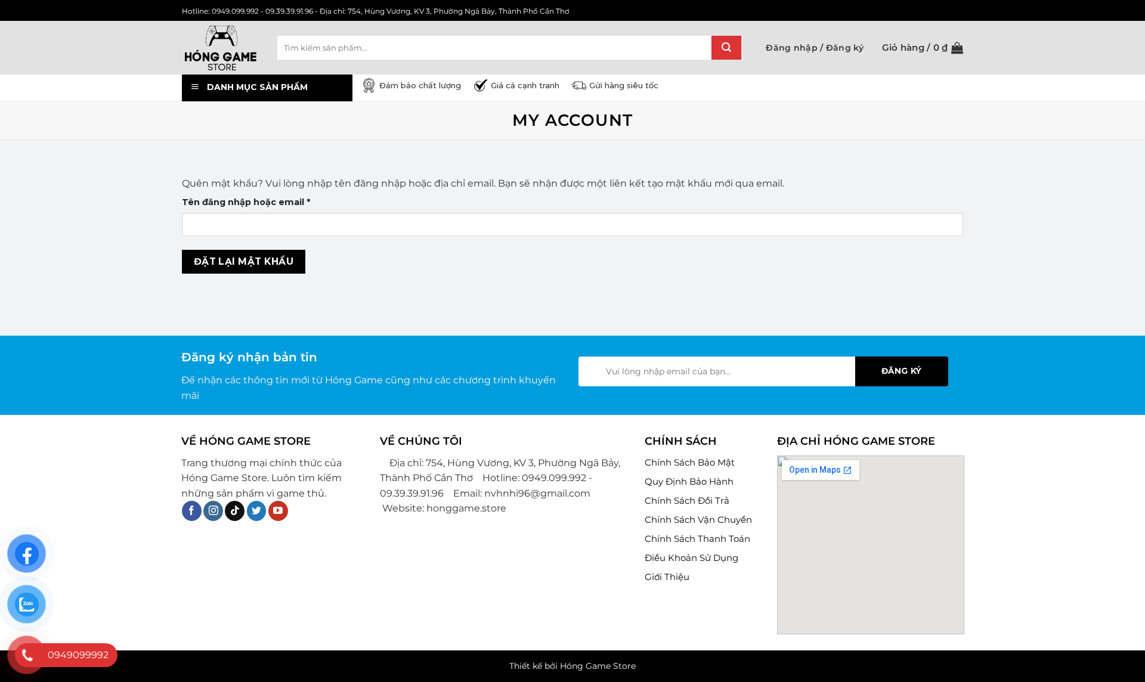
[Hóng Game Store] (220, 48)
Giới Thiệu (667, 576)
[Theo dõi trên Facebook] (192, 511)
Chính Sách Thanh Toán (697, 538)
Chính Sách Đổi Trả (687, 500)
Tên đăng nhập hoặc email (257, 202)
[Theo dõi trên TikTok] (235, 511)
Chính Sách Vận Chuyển (698, 519)
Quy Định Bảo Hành (689, 481)
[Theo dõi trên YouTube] (278, 511)
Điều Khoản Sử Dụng (691, 557)
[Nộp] (726, 48)
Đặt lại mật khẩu (243, 261)
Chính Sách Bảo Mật (690, 462)
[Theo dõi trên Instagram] (213, 511)
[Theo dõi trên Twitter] (257, 511)
